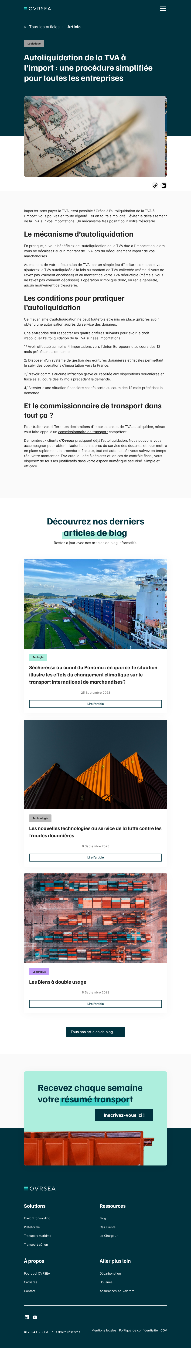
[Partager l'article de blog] (155, 185)
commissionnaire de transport (83, 432)
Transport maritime (37, 1236)
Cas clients (108, 1227)
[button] (162, 8)
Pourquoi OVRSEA (37, 1273)
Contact (29, 1291)
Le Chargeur (109, 1236)
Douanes (106, 1282)
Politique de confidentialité (138, 1330)
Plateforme (32, 1227)
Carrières (30, 1282)
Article (74, 26)
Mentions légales (104, 1330)
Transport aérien (36, 1244)
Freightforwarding (37, 1218)
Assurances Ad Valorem (117, 1291)
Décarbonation (110, 1273)
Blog (103, 1218)
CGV (163, 1330)
